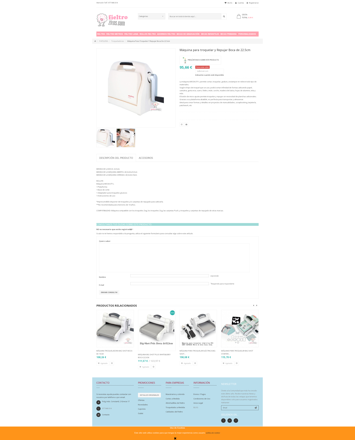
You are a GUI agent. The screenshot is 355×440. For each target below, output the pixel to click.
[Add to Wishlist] (112, 363)
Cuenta (240, 3)
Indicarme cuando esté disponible (209, 75)
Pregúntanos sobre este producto (203, 60)
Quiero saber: (105, 241)
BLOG (229, 3)
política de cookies (213, 433)
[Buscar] (224, 16)
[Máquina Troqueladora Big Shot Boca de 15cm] (115, 328)
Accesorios (146, 157)
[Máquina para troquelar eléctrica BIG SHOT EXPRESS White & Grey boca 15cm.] (198, 328)
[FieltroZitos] (112, 19)
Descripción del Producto (116, 157)
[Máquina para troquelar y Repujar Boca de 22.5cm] (106, 138)
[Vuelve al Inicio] (95, 41)
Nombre (102, 277)
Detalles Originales (149, 395)
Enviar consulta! (109, 292)
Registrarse (253, 3)
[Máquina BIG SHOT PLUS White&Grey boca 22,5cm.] (156, 328)
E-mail (101, 285)
